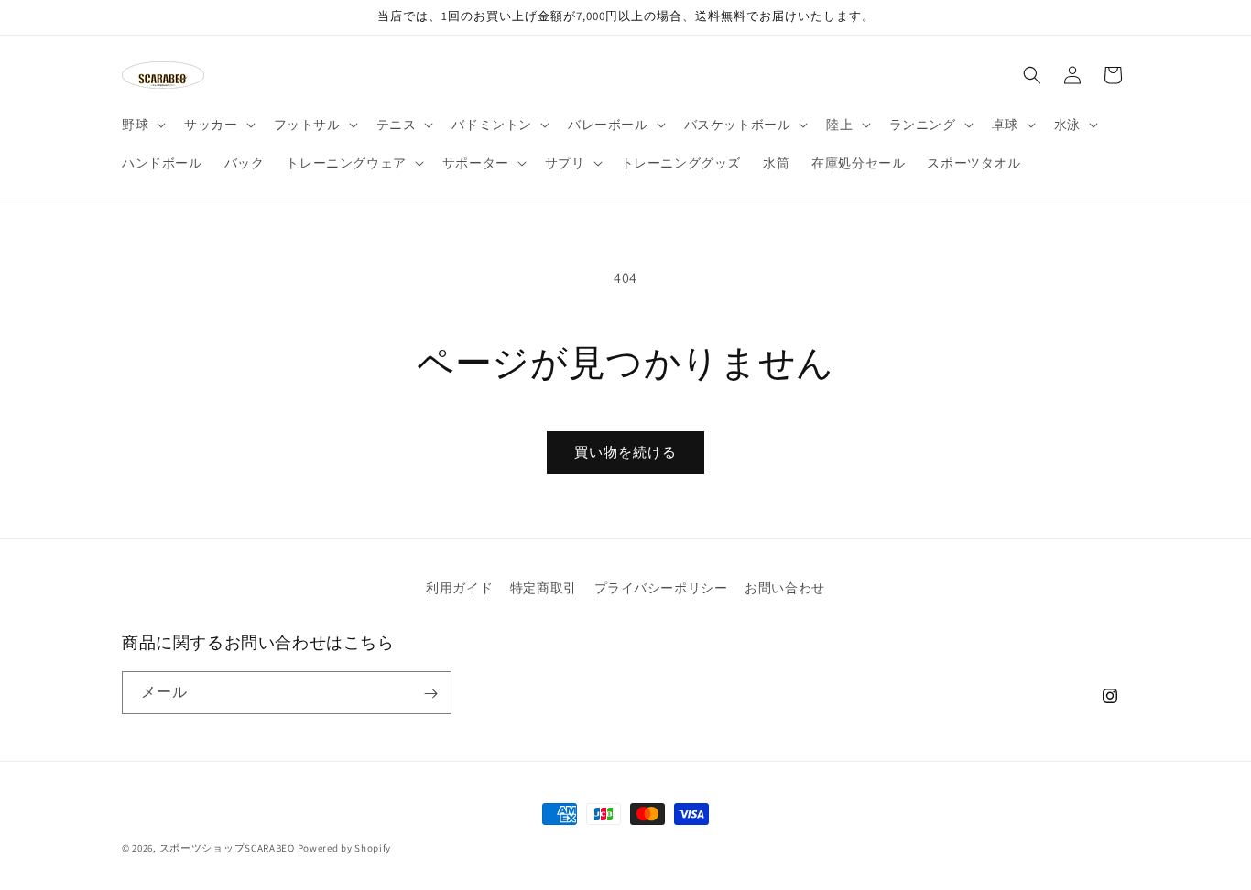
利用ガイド (459, 588)
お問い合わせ (785, 588)
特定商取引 (543, 588)
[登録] (430, 693)
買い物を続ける (625, 452)
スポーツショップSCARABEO (227, 847)
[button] (142, 124)
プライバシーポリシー (661, 588)
